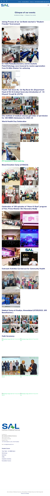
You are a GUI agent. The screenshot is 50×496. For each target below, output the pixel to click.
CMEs (3, 457)
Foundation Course (6, 460)
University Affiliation (25, 1)
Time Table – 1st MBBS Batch (8, 451)
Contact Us (32, 1)
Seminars (4, 455)
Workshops (4, 453)
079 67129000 (16, 441)
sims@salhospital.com (9, 444)
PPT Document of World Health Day (13, 161)
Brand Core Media (25, 493)
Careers (19, 1)
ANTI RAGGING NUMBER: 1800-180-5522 (42, 1)
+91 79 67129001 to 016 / (7, 441)
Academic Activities (6, 458)
